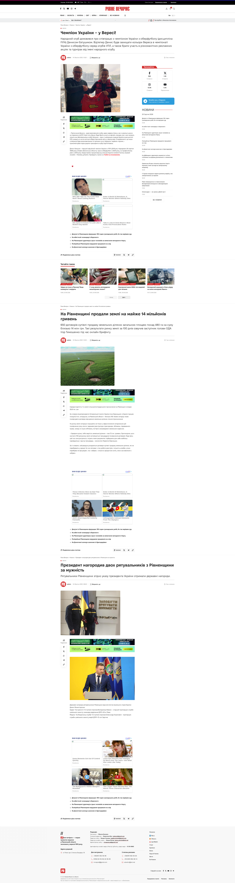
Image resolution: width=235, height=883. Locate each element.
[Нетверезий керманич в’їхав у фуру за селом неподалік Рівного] (160, 276)
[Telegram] (75, 8)
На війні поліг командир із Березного (85, 237)
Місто (70, 284)
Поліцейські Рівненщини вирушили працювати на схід (91, 244)
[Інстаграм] (71, 8)
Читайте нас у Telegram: (157, 100)
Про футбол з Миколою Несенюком (165, 20)
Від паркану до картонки (79, 20)
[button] (167, 9)
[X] (64, 8)
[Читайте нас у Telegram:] (145, 101)
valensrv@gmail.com (118, 836)
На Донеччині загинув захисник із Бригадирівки (89, 247)
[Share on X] (64, 128)
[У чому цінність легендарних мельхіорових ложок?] (103, 276)
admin (69, 57)
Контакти (173, 2)
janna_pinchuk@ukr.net (121, 840)
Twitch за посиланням (112, 155)
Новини (64, 28)
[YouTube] (67, 8)
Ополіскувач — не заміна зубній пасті (154, 192)
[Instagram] (149, 87)
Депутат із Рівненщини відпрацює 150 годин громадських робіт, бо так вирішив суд (102, 234)
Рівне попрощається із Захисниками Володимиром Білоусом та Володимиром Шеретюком (155, 183)
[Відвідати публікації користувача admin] (63, 57)
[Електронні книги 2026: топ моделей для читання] (131, 276)
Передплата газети (161, 2)
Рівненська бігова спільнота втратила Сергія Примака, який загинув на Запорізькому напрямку (156, 165)
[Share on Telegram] (64, 137)
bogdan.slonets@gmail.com (118, 838)
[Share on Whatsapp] (64, 132)
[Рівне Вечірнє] (63, 871)
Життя (92, 284)
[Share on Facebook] (64, 124)
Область (157, 284)
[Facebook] (149, 75)
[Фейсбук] (61, 8)
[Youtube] (165, 87)
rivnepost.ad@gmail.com (111, 842)
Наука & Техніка (124, 284)
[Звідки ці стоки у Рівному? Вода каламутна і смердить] (74, 276)
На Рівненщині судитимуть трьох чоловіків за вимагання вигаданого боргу (99, 240)
